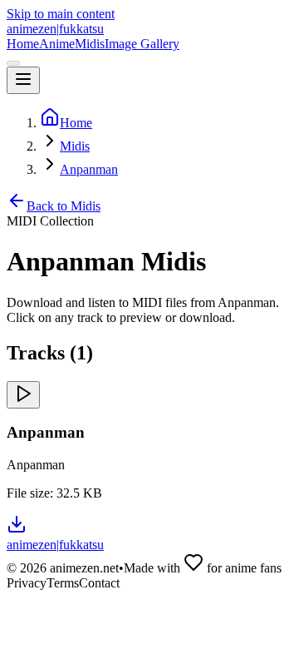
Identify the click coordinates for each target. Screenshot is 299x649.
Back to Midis (63, 206)
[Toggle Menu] (23, 80)
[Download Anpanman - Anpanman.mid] (17, 530)
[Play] (23, 395)
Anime (57, 44)
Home (23, 44)
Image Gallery (142, 44)
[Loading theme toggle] (13, 63)
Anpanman (89, 169)
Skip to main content (61, 14)
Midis (90, 44)
